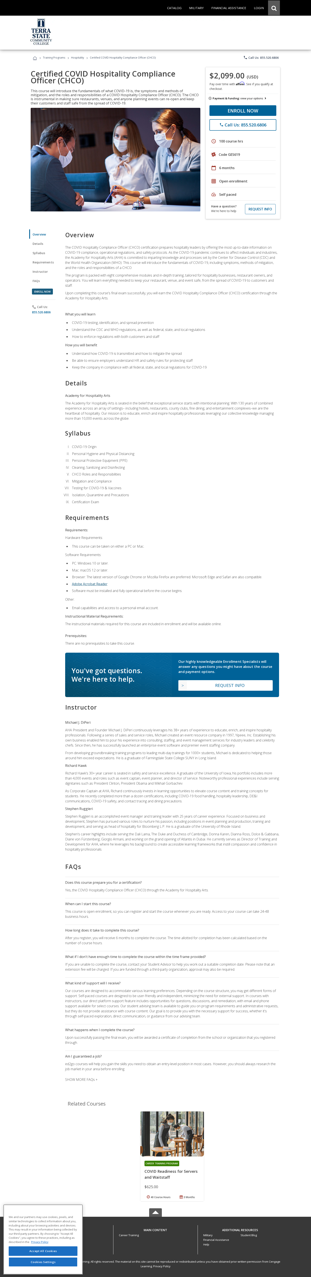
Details (38, 244)
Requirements (43, 262)
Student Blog (249, 1235)
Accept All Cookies (43, 1251)
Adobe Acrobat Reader (89, 584)
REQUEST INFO (260, 209)
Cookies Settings (43, 1262)
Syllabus (39, 253)
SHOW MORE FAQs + (81, 1079)
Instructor (40, 272)
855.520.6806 (41, 312)
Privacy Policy (162, 1266)
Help (206, 1244)
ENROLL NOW (243, 110)
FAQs (36, 281)
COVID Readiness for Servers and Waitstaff (171, 1174)
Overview (39, 234)
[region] (43, 1239)
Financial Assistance (216, 1240)
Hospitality (78, 57)
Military (208, 1235)
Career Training (129, 1235)
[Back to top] (155, 1229)
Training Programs (54, 57)
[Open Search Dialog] (274, 7)
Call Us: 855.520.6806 (261, 57)
